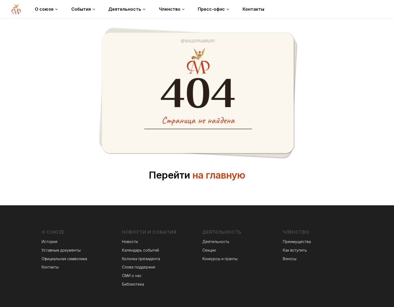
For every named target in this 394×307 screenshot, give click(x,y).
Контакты (253, 9)
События (81, 9)
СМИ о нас (132, 275)
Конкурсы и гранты (219, 258)
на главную (219, 175)
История (49, 241)
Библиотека (133, 284)
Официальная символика (64, 258)
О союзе (44, 9)
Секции (209, 250)
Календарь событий (140, 250)
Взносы (289, 258)
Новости (130, 241)
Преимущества (297, 241)
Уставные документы (61, 250)
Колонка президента (141, 258)
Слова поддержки (138, 267)
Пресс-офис (211, 9)
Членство (169, 9)
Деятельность (124, 9)
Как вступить (295, 250)
